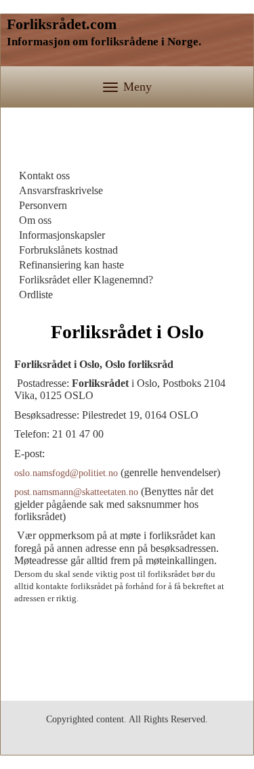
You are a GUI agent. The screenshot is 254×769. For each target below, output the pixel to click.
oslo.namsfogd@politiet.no (66, 473)
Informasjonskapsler (62, 235)
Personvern (43, 205)
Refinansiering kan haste (71, 265)
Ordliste (36, 294)
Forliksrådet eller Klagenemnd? (86, 279)
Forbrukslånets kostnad (68, 250)
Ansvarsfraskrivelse (61, 190)
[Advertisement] (127, 141)
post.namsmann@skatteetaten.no (76, 492)
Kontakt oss (44, 175)
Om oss (35, 220)
